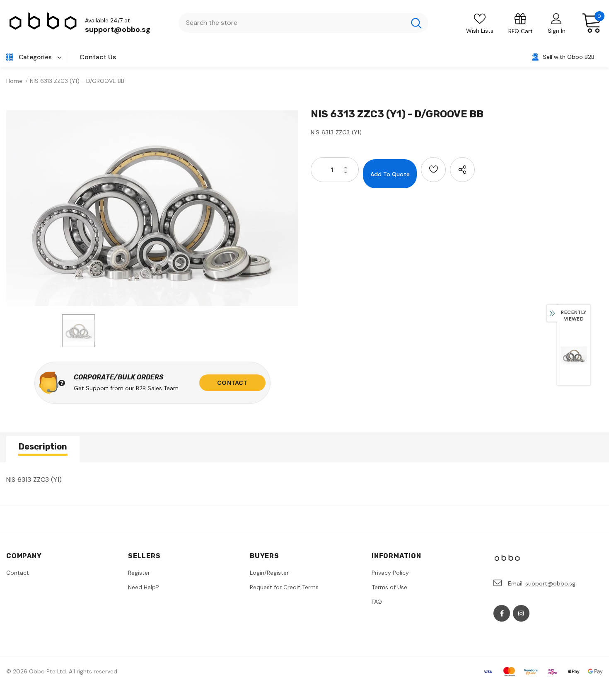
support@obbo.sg (117, 29)
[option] (152, 208)
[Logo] (43, 23)
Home (14, 81)
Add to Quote (390, 174)
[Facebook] (501, 613)
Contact (232, 382)
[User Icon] (556, 18)
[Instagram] (521, 613)
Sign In (557, 30)
